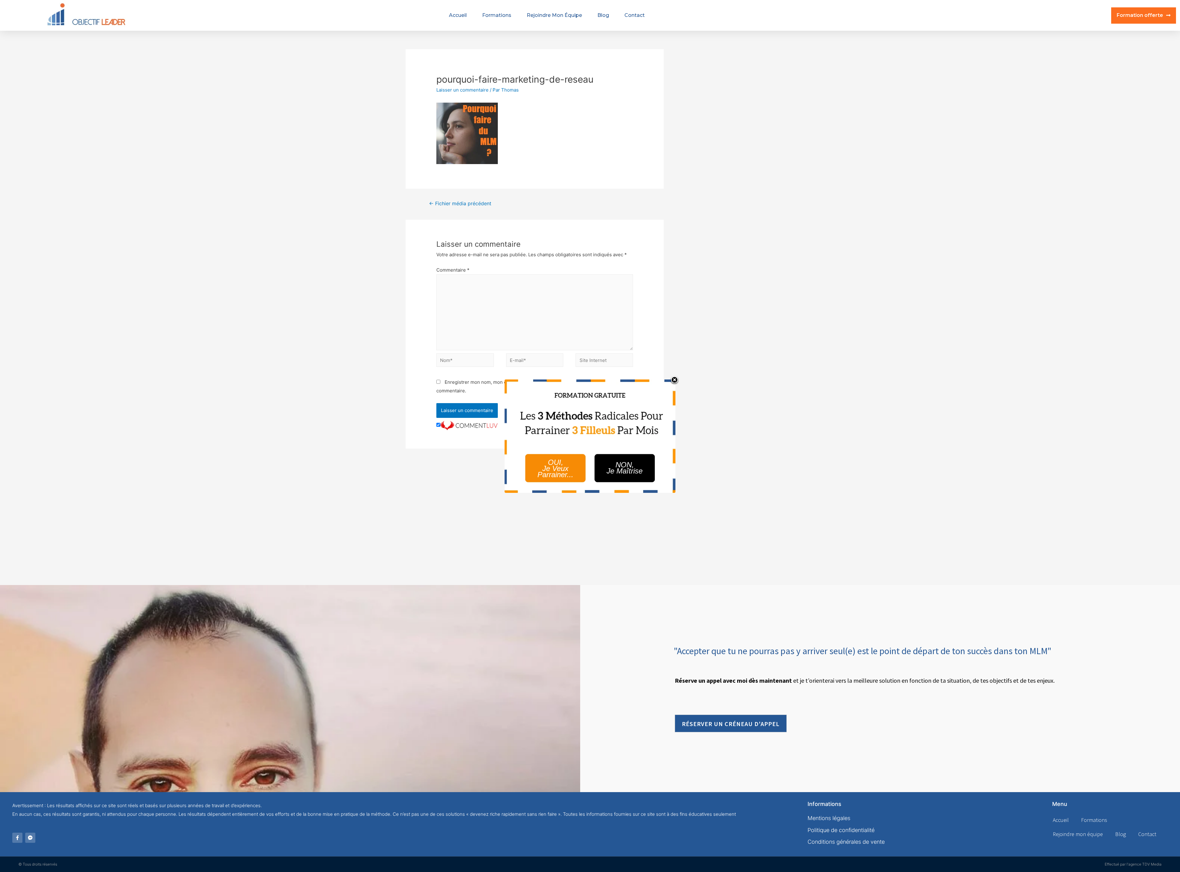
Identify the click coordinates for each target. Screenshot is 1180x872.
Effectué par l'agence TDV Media (1133, 864)
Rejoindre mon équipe (554, 15)
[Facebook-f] (17, 838)
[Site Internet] (604, 361)
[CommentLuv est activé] (469, 425)
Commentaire (453, 270)
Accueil (458, 15)
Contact (634, 15)
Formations (496, 15)
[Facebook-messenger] (30, 838)
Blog (603, 15)
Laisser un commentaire (462, 90)
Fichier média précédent (460, 203)
